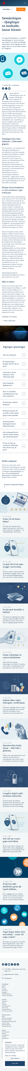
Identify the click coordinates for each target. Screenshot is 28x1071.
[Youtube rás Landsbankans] (9, 964)
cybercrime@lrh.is (15, 471)
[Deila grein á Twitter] (6, 88)
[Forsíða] (3, 3)
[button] (14, 354)
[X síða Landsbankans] (6, 964)
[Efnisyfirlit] (24, 3)
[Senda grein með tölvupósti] (9, 88)
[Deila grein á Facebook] (3, 88)
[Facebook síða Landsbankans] (3, 964)
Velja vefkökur (15, 1058)
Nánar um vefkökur (10, 1055)
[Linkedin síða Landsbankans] (12, 964)
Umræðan (6, 9)
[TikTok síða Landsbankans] (18, 964)
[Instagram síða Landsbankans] (15, 964)
